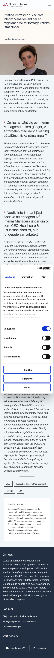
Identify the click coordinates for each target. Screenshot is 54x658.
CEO (8, 484)
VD (20, 491)
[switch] (46, 338)
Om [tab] (44, 277)
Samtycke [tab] (10, 277)
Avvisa (27, 387)
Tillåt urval (27, 378)
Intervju (9, 491)
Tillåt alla (27, 370)
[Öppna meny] (49, 5)
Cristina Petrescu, (31, 80)
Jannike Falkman (16, 504)
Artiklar (22, 34)
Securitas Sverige (13, 84)
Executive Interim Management (31, 484)
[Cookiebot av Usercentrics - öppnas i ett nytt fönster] (38, 269)
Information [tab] (27, 277)
